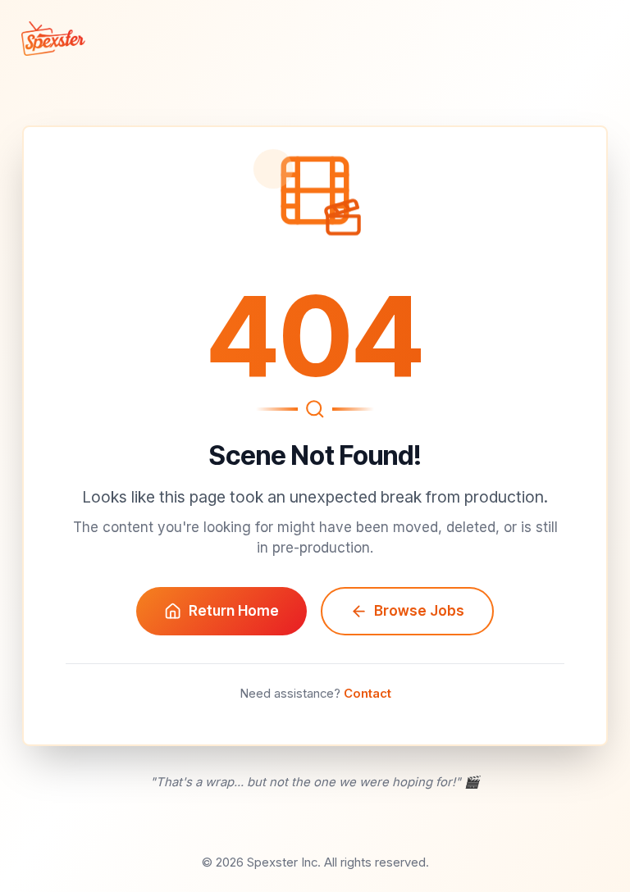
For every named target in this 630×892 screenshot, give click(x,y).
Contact (367, 693)
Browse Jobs (419, 611)
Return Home (234, 611)
